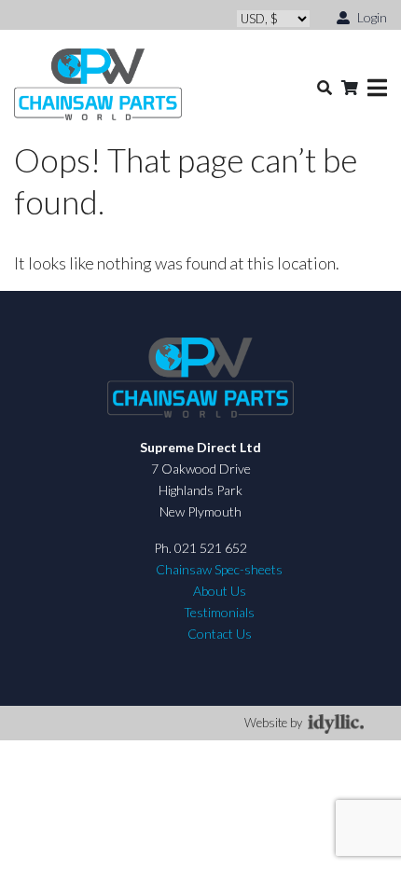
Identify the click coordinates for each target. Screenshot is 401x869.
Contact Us (219, 633)
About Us (219, 591)
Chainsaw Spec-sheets (219, 569)
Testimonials (219, 612)
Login (370, 17)
